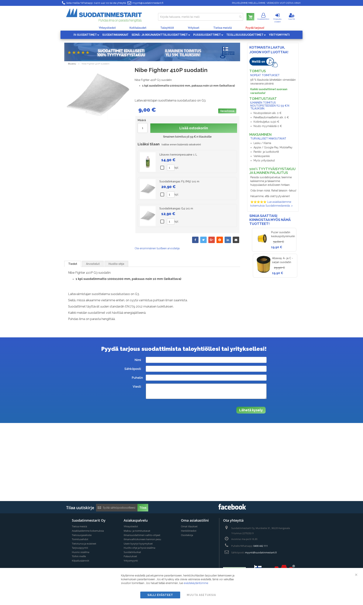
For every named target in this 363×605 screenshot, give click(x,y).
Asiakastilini (263, 19)
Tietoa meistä (222, 27)
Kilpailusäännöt (80, 560)
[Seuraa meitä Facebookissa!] (232, 508)
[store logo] (104, 15)
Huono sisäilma (80, 552)
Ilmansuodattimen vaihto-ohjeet (142, 535)
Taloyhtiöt (167, 27)
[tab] (72, 264)
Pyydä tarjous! (255, 27)
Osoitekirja (187, 535)
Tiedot (72, 263)
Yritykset (193, 27)
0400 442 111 (101, 3)
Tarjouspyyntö (80, 547)
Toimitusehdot (80, 539)
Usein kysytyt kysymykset (138, 543)
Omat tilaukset (189, 526)
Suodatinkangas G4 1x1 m (176, 208)
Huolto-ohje (116, 263)
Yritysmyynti (131, 560)
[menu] (181, 35)
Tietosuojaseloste (82, 535)
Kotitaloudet (138, 27)
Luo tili (292, 19)
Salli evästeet (160, 594)
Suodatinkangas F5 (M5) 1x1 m (179, 181)
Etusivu (72, 63)
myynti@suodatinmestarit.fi (147, 3)
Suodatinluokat (132, 552)
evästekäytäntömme (196, 583)
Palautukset (130, 556)
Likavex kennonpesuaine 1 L (178, 154)
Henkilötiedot (188, 530)
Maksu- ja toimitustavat (137, 530)
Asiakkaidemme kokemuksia (88, 530)
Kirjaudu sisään (277, 20)
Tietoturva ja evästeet (84, 543)
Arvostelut (93, 263)
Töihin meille (79, 556)
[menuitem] (86, 35)
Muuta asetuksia (201, 594)
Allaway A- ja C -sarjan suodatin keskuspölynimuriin (284, 262)
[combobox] (200, 17)
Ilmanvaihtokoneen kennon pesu (142, 539)
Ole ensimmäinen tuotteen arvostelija (157, 248)
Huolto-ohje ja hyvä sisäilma (139, 547)
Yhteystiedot (107, 27)
